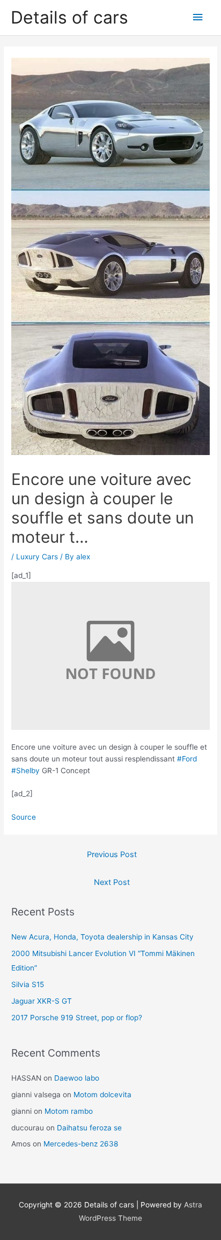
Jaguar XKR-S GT (41, 1001)
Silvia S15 (27, 984)
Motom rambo (69, 1111)
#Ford (187, 758)
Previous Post (112, 854)
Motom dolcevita (102, 1094)
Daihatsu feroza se (89, 1127)
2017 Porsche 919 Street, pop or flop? (76, 1017)
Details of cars (69, 17)
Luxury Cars (37, 556)
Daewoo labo (76, 1078)
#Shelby (25, 770)
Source (23, 817)
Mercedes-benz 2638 (80, 1143)
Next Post (112, 882)
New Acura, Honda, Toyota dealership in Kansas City (102, 937)
